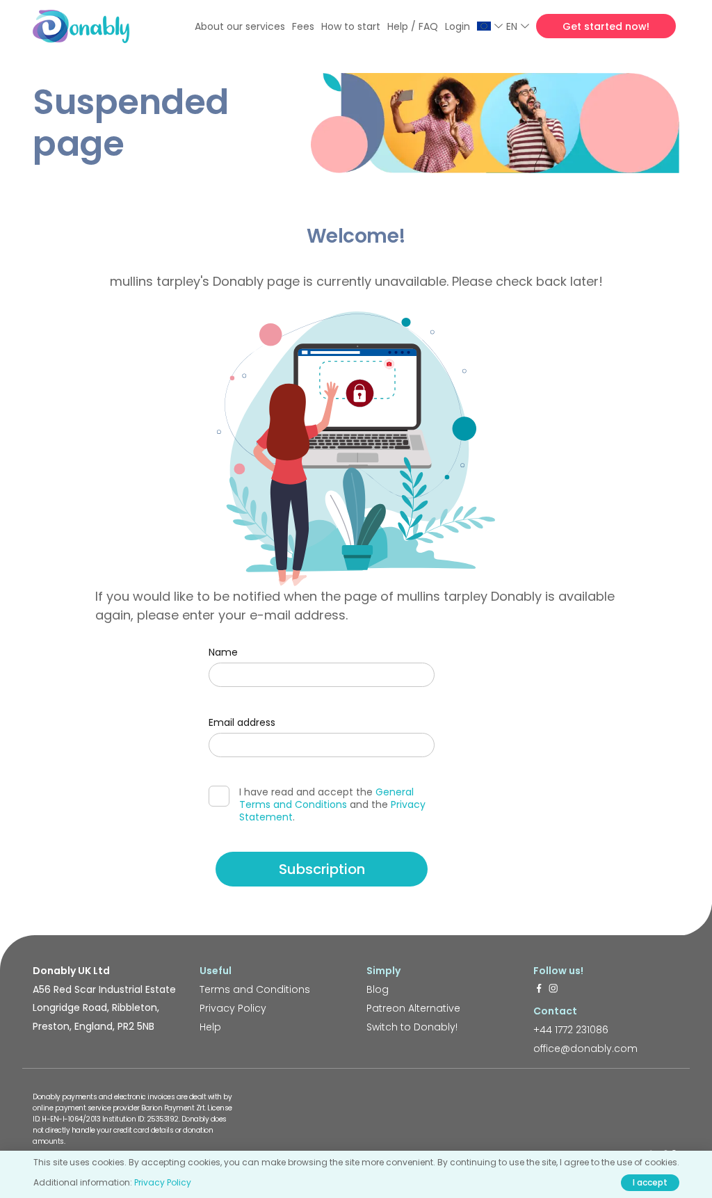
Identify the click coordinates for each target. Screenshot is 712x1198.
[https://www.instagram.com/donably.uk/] (553, 989)
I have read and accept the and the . (332, 804)
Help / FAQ (412, 26)
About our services (240, 26)
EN (511, 26)
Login (457, 26)
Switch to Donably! (412, 1027)
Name (223, 652)
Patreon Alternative (413, 1008)
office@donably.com (585, 1048)
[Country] (490, 26)
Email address (242, 722)
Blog (377, 989)
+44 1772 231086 (570, 1030)
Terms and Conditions (255, 989)
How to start (350, 26)
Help (210, 1027)
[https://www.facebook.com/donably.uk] (538, 989)
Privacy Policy (233, 1008)
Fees (303, 26)
